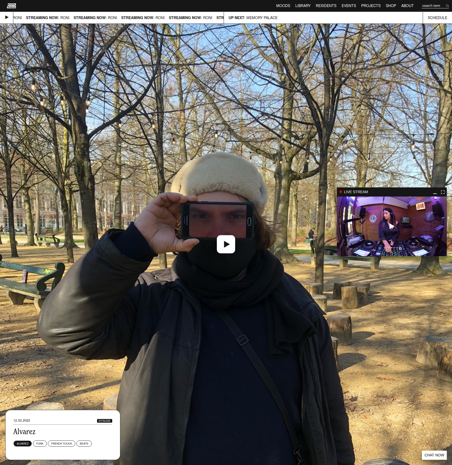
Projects (371, 5)
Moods (283, 5)
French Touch (61, 443)
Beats (84, 443)
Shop (391, 5)
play (392, 226)
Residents (326, 5)
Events (349, 5)
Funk (39, 443)
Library (302, 5)
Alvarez (23, 443)
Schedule (437, 17)
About (407, 5)
